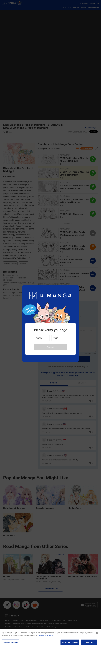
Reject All (89, 642)
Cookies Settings (11, 642)
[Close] (97, 633)
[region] (50, 638)
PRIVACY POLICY (46, 635)
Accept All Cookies (70, 642)
